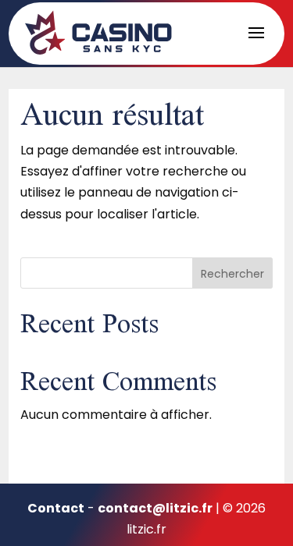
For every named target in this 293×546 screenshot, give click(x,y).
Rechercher (232, 274)
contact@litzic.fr (155, 508)
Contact (55, 508)
